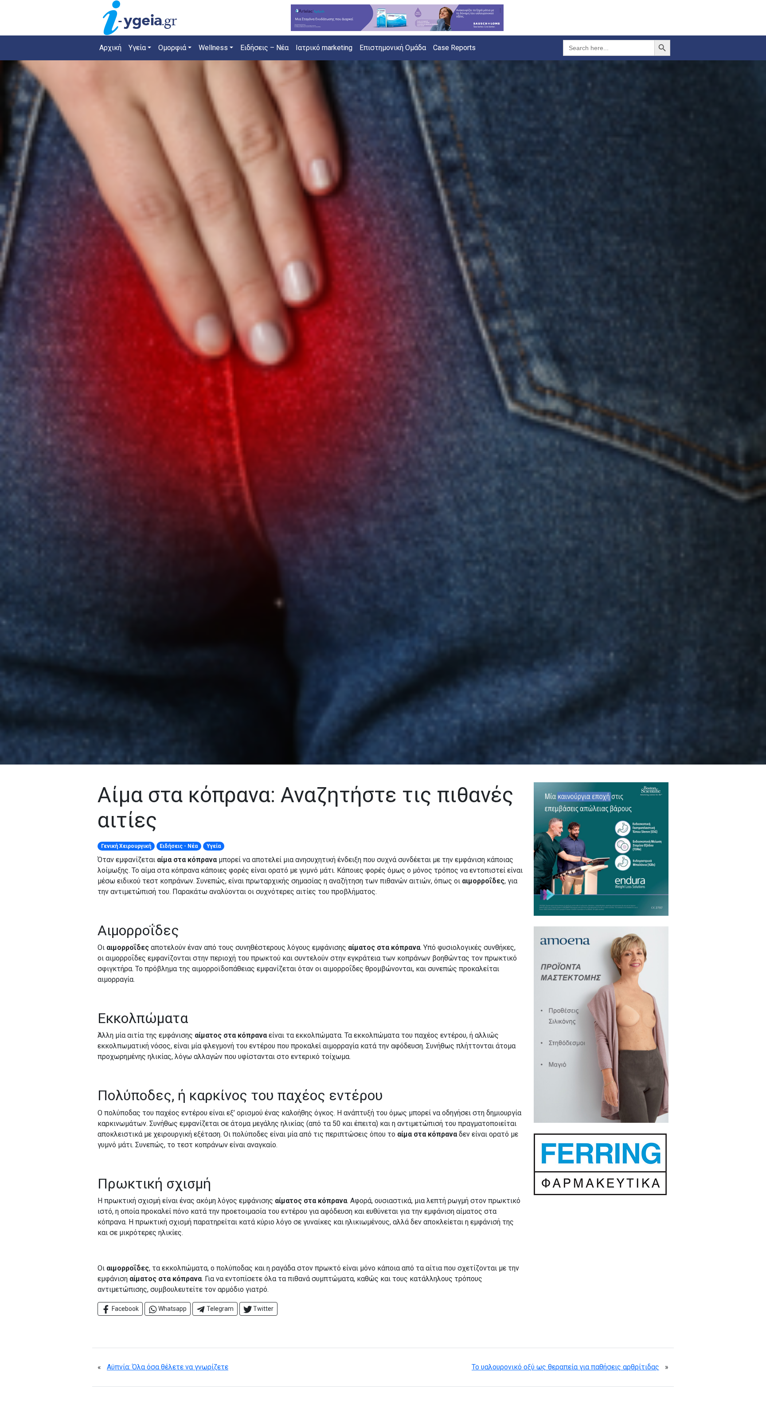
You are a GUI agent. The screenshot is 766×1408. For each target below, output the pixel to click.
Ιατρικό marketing (324, 47)
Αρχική (110, 47)
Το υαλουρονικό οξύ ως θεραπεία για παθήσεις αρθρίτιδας (565, 1367)
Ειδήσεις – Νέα (264, 47)
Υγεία (214, 846)
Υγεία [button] (137, 47)
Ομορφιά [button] (172, 47)
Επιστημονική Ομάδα (393, 47)
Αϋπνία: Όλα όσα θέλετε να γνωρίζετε (167, 1367)
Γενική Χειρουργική (126, 846)
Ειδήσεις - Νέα (179, 846)
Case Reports (454, 47)
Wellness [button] (213, 47)
